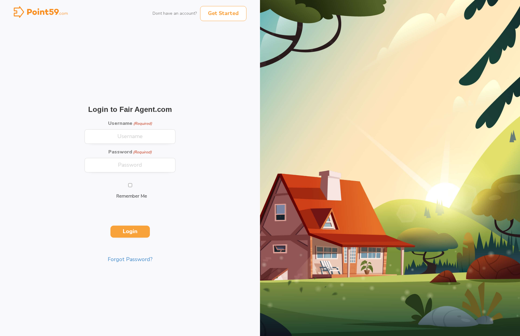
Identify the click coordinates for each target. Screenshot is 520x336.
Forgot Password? (130, 259)
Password (130, 152)
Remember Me (131, 196)
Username (130, 123)
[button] (223, 13)
